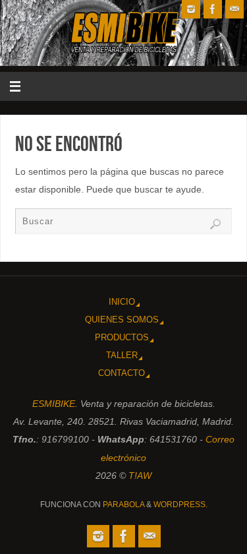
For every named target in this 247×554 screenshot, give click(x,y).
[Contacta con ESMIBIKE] (234, 9)
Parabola (123, 504)
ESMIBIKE (53, 403)
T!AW (139, 475)
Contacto (121, 373)
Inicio (122, 302)
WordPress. (180, 504)
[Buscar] (215, 224)
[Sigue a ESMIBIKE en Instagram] (191, 9)
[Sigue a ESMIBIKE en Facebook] (213, 9)
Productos (122, 337)
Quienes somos (122, 319)
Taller (122, 355)
